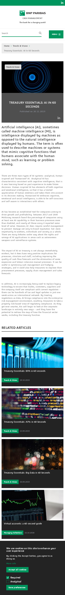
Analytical (15, 581)
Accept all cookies (17, 570)
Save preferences (17, 587)
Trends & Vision (20, 46)
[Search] (39, 34)
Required (15, 577)
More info (11, 563)
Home (6, 46)
